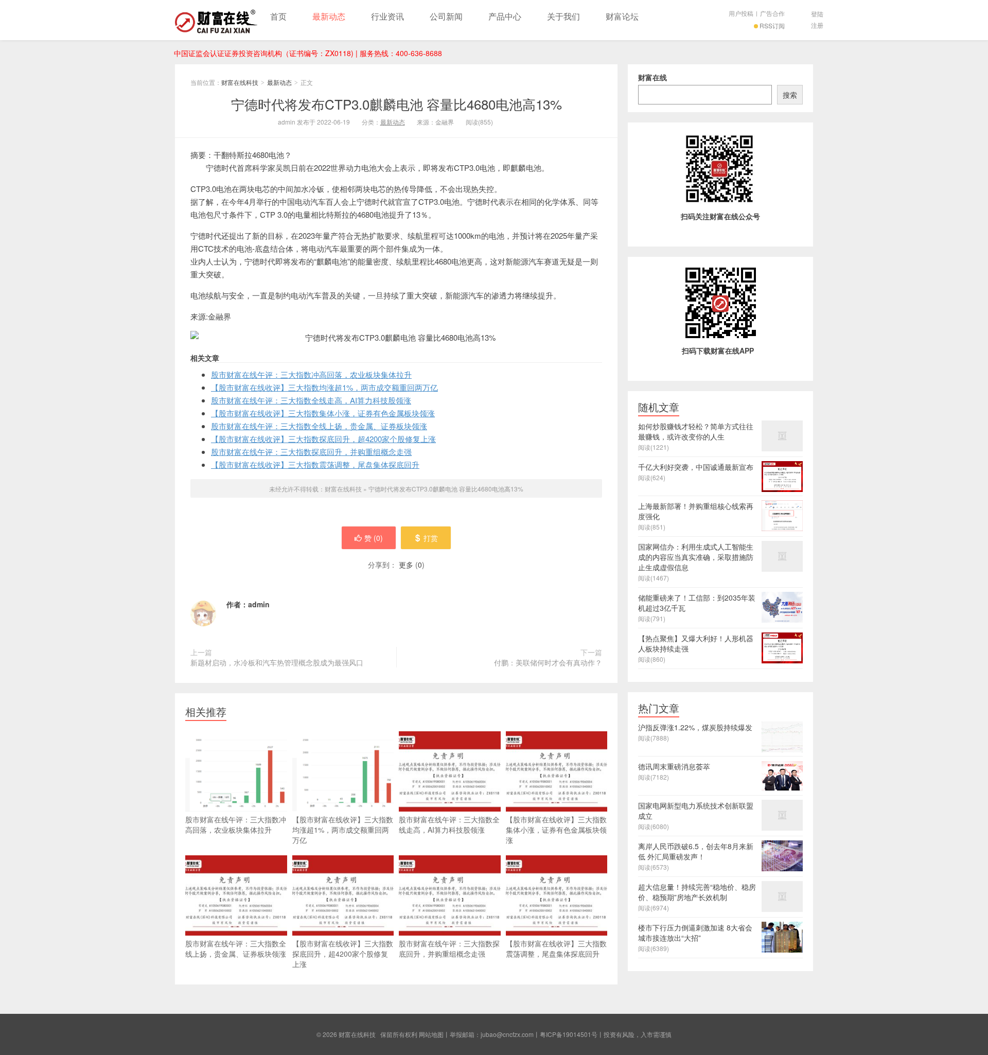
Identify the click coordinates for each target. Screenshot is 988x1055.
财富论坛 (622, 16)
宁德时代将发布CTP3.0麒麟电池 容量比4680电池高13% (396, 103)
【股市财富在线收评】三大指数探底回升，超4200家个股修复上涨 (323, 438)
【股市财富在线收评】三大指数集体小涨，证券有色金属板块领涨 (323, 413)
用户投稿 (741, 13)
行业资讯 (387, 16)
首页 (278, 16)
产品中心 (504, 16)
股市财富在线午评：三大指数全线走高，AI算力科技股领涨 (311, 400)
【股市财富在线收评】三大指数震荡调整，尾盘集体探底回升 (315, 464)
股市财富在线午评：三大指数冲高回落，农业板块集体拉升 (311, 374)
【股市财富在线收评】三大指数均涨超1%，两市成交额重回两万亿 (324, 387)
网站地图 (431, 1034)
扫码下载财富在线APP (718, 350)
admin (259, 604)
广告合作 (772, 13)
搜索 (790, 95)
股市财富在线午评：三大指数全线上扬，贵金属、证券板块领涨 (319, 425)
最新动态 (328, 16)
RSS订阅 (772, 25)
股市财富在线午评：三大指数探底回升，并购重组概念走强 (311, 451)
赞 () (373, 538)
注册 (817, 25)
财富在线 (652, 77)
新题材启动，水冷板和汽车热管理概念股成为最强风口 (276, 662)
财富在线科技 (216, 20)
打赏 (431, 538)
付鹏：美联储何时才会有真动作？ (548, 662)
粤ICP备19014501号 (568, 1034)
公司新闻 (446, 16)
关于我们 (563, 16)
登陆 (817, 13)
